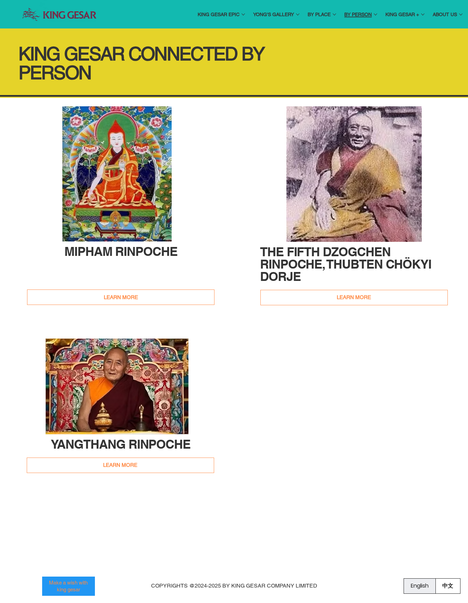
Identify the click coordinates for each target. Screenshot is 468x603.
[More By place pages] (334, 14)
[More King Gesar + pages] (422, 14)
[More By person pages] (375, 14)
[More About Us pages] (461, 14)
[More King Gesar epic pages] (243, 14)
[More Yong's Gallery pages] (297, 14)
